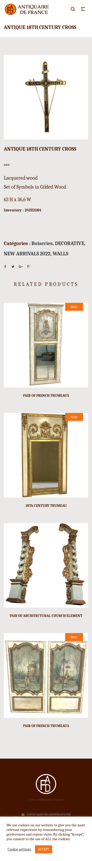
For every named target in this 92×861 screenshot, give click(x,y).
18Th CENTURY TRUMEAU (46, 506)
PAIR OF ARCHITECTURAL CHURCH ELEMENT (46, 616)
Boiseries (42, 243)
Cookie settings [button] (19, 849)
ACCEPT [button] (43, 849)
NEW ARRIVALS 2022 (27, 254)
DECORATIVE (69, 243)
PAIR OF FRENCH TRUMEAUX (46, 395)
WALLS (60, 254)
